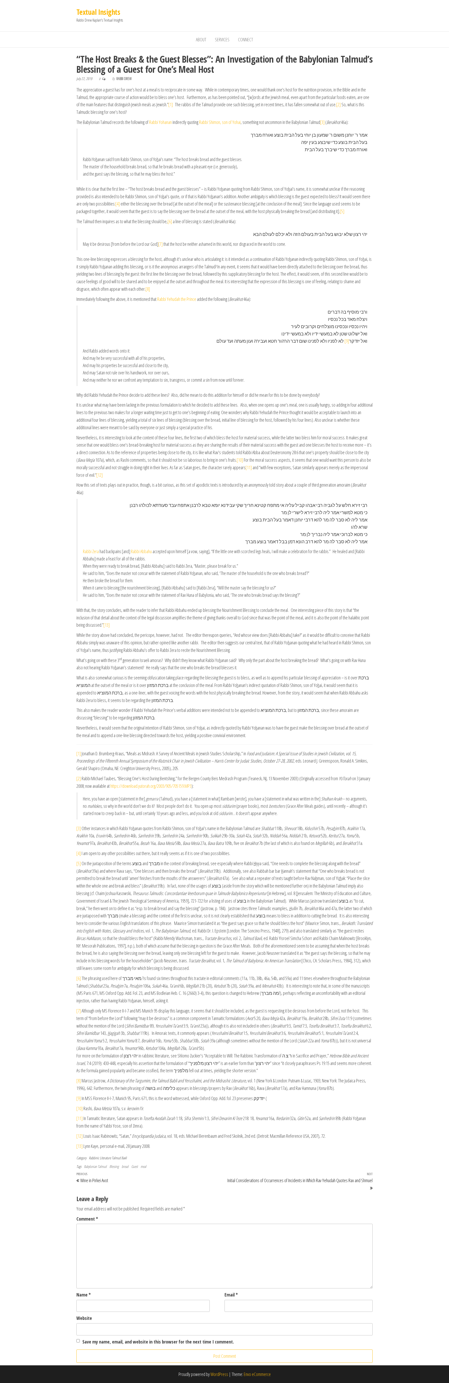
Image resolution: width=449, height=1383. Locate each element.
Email (231, 1295)
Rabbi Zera (91, 551)
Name (83, 1295)
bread (125, 1166)
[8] (148, 289)
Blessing (114, 1166)
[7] (160, 244)
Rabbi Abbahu (141, 551)
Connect (245, 39)
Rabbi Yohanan (160, 122)
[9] (347, 341)
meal (143, 1166)
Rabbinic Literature (100, 1157)
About (201, 39)
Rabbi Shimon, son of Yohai (220, 122)
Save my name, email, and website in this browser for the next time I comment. (158, 1342)
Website (84, 1318)
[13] (106, 625)
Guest (134, 1166)
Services (222, 39)
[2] (338, 104)
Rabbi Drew (124, 78)
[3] (322, 122)
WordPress (219, 1374)
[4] (117, 204)
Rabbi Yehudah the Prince (176, 299)
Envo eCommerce (257, 1374)
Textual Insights (98, 12)
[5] (342, 211)
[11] (249, 467)
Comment (87, 1219)
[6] (170, 221)
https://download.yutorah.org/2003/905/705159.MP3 (151, 786)
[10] (240, 460)
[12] (99, 475)
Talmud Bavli (119, 1157)
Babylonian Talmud (95, 1166)
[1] (170, 104)
